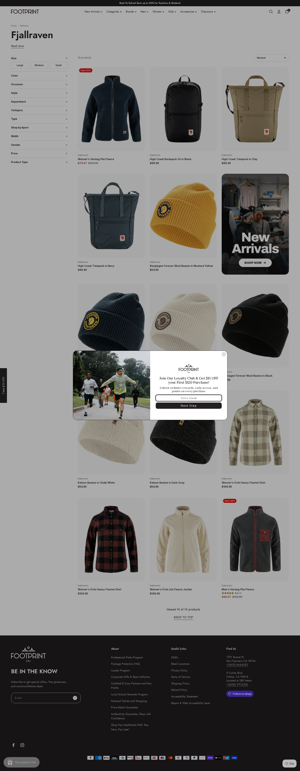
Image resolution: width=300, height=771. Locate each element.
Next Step (189, 406)
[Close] (224, 354)
